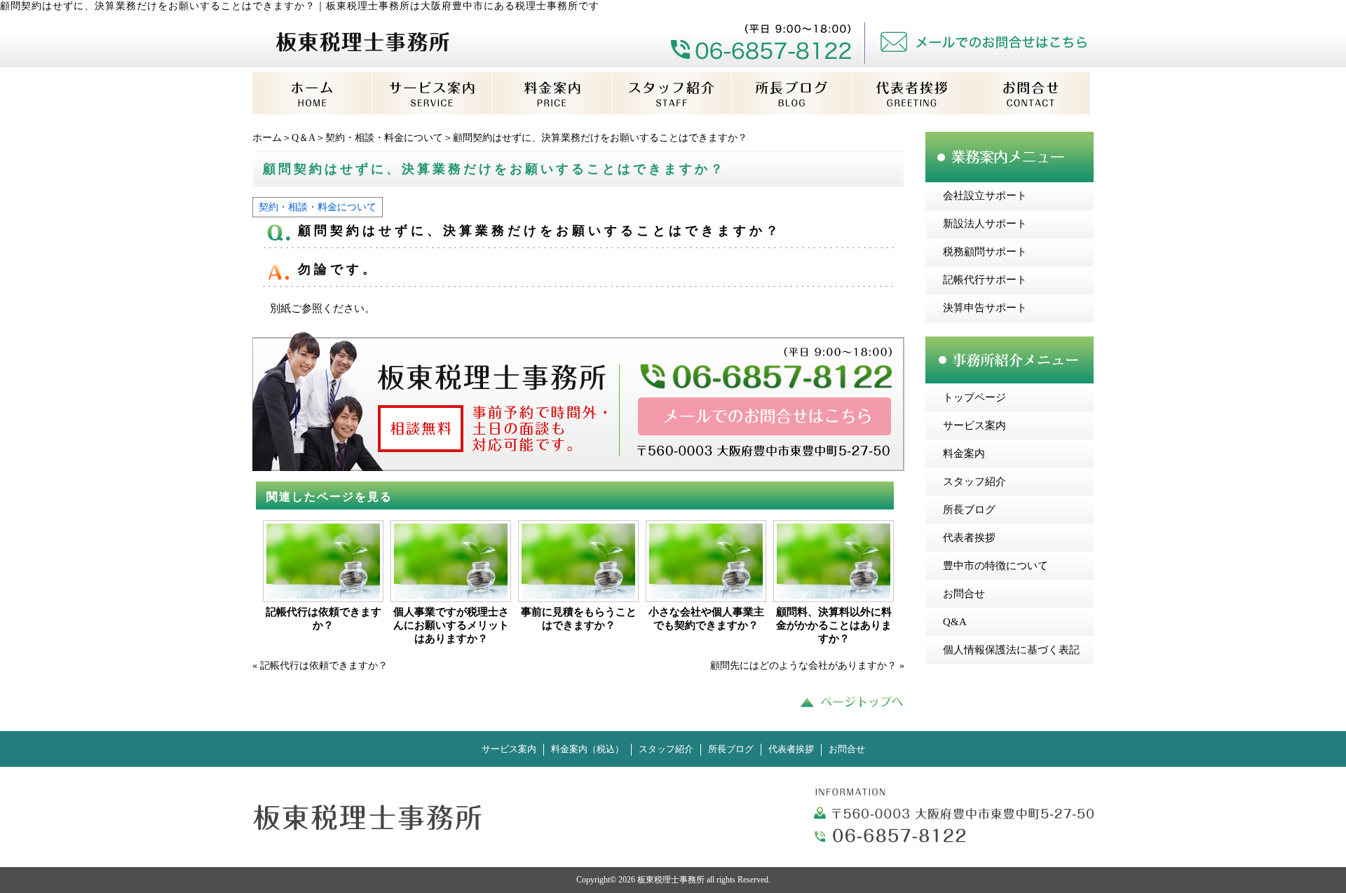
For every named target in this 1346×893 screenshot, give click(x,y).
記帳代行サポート (985, 279)
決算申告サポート (985, 307)
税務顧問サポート (985, 251)
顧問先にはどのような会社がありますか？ (803, 665)
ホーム (267, 137)
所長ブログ (969, 509)
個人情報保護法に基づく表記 (1011, 649)
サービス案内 (974, 425)
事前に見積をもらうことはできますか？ (579, 618)
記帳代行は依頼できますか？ (323, 618)
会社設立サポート (985, 195)
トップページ (974, 397)
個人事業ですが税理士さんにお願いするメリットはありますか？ (451, 625)
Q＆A (303, 137)
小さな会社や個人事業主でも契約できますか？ (706, 618)
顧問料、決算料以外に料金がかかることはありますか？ (834, 625)
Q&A (955, 621)
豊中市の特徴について (995, 565)
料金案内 (964, 453)
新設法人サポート (985, 223)
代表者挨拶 (969, 537)
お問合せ (964, 593)
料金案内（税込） (587, 749)
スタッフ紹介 (974, 481)
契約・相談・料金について (384, 137)
